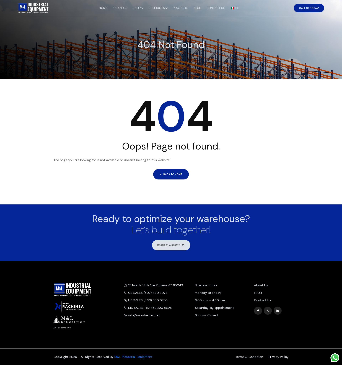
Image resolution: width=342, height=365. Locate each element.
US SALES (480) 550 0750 (147, 300)
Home (103, 7)
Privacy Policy (278, 357)
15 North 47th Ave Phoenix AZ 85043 (155, 285)
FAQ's (258, 293)
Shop (137, 7)
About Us (120, 7)
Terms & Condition (249, 357)
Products (157, 7)
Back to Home (172, 174)
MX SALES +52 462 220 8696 (150, 308)
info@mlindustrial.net (144, 315)
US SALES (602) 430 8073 (147, 293)
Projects (180, 7)
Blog (197, 7)
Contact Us (215, 7)
